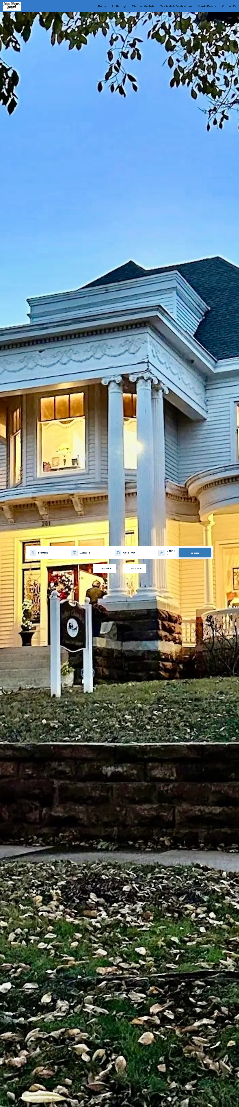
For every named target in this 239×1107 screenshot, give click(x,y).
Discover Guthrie (143, 6)
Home (102, 6)
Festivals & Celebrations (176, 6)
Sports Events (207, 6)
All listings (119, 6)
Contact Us (229, 6)
